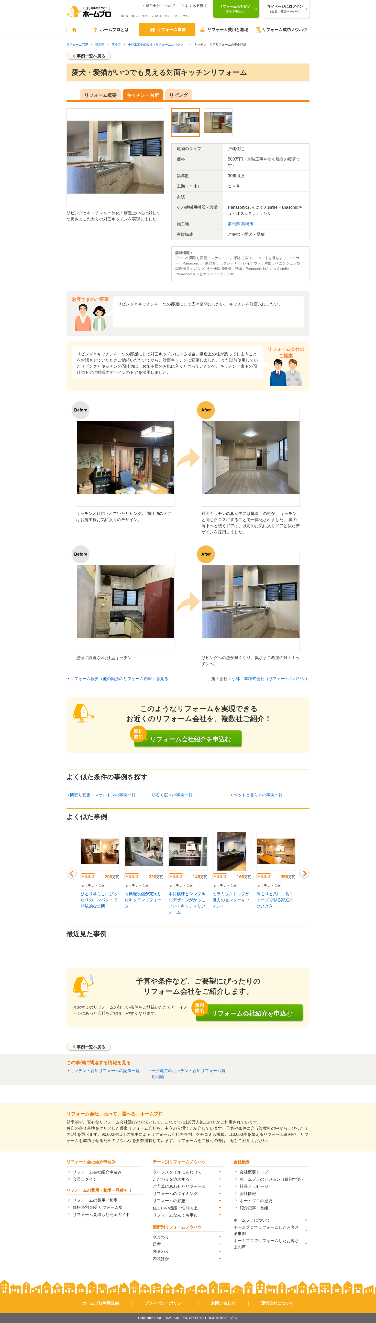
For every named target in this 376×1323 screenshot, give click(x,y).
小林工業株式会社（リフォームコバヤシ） (157, 44)
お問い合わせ (223, 1303)
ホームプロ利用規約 (100, 1303)
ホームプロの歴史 (256, 1201)
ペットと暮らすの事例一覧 (258, 795)
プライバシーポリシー (165, 1303)
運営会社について (160, 6)
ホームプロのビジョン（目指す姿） (272, 1179)
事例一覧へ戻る (91, 56)
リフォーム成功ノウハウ (284, 29)
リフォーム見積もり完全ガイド (101, 1214)
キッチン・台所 (143, 95)
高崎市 (247, 224)
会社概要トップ (254, 1172)
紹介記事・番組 (254, 1208)
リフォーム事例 (171, 29)
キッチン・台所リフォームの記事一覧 (105, 1070)
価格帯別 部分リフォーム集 (98, 1207)
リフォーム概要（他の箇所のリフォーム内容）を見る (119, 678)
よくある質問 (196, 6)
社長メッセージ (254, 1186)
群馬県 (99, 44)
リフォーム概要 (100, 95)
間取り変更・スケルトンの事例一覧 (103, 795)
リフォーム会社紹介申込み (97, 1172)
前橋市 (116, 44)
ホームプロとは (114, 29)
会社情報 (248, 1193)
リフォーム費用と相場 (227, 29)
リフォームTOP (77, 44)
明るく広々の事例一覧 (172, 795)
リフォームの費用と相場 (95, 1200)
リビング (178, 95)
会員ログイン (85, 1179)
